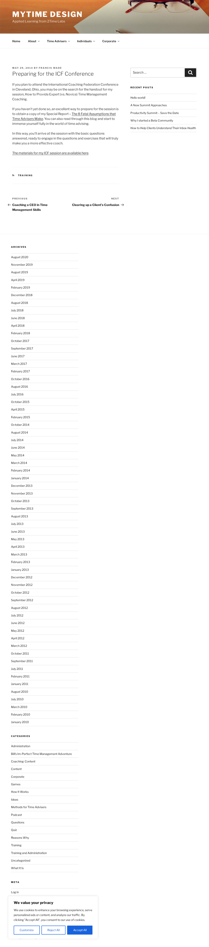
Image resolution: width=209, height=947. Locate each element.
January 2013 (20, 569)
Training (25, 175)
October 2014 (20, 424)
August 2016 (19, 386)
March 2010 (19, 707)
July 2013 (17, 523)
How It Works (20, 791)
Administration (20, 746)
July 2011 (17, 668)
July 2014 (17, 440)
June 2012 (17, 623)
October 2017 (20, 341)
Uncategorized (20, 860)
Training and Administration (29, 853)
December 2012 (21, 577)
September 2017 (22, 348)
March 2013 (19, 554)
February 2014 (20, 470)
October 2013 (20, 501)
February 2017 (20, 371)
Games (15, 784)
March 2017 (19, 363)
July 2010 (17, 699)
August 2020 (19, 257)
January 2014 (20, 478)
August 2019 (19, 272)
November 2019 (22, 264)
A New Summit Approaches (148, 105)
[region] (53, 917)
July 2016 (17, 394)
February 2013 (20, 562)
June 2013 (18, 531)
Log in (15, 892)
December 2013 (21, 485)
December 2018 (21, 295)
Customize (27, 930)
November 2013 (22, 493)
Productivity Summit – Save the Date (154, 113)
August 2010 (19, 691)
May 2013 (17, 539)
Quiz (14, 830)
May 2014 (17, 455)
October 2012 (20, 592)
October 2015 (20, 402)
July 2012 (17, 615)
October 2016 (20, 379)
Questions (17, 822)
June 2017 (17, 356)
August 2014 (19, 432)
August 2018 (19, 302)
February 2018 (20, 333)
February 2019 (20, 287)
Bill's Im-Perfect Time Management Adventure (41, 754)
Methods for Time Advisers (28, 807)
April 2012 (17, 638)
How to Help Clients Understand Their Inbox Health (163, 128)
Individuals (84, 41)
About (32, 41)
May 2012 (17, 630)
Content (16, 769)
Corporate (109, 41)
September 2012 (22, 600)
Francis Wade (50, 67)
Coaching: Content (23, 761)
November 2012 (21, 584)
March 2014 (19, 463)
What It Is (17, 868)
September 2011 (22, 661)
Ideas (14, 799)
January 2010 (20, 722)
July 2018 (17, 310)
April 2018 (17, 325)
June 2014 (18, 447)
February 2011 (20, 676)
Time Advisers (57, 41)
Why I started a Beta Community (151, 120)
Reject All (53, 930)
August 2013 (19, 516)
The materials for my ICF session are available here (50, 153)
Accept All (80, 930)
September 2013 (22, 508)
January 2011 (19, 684)
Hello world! (137, 97)
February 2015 (20, 417)
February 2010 (20, 714)
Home (16, 41)
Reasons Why (20, 837)
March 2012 (19, 645)
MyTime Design (47, 14)
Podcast (16, 814)
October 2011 (20, 653)
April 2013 (17, 546)
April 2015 (17, 409)
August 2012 (19, 608)
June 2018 (18, 318)
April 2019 (17, 280)
